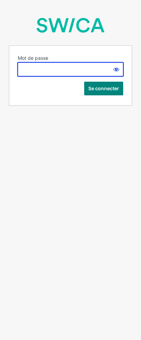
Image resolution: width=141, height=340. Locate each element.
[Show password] (116, 69)
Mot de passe (33, 58)
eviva (70, 25)
